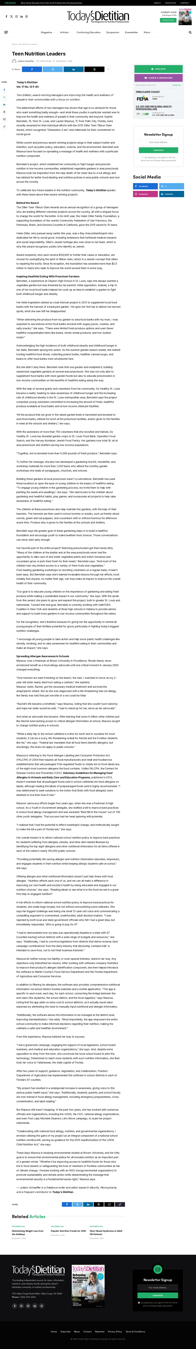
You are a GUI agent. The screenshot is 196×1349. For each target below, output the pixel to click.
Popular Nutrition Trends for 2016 (68, 1230)
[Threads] (4, 112)
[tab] (158, 69)
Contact (185, 3)
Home (14, 44)
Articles (64, 32)
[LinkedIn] (4, 104)
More (147, 32)
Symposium (112, 32)
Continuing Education (89, 32)
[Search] (190, 32)
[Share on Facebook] (32, 69)
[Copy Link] (4, 126)
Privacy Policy (160, 160)
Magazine (46, 32)
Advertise (170, 3)
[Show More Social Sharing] (108, 69)
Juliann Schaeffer (26, 61)
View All (177, 85)
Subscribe (168, 20)
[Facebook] (4, 90)
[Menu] (6, 32)
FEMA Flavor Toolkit (148, 92)
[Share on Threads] (94, 69)
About (157, 3)
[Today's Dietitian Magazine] (98, 16)
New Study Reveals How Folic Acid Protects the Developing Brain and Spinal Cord (53, 3)
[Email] (4, 119)
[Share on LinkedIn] (74, 69)
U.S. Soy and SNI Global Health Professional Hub (154, 107)
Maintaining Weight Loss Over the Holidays (28, 1232)
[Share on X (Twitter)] (53, 69)
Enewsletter (131, 32)
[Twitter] (4, 97)
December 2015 (18, 1226)
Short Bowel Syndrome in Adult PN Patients (106, 1232)
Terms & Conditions (135, 1331)
